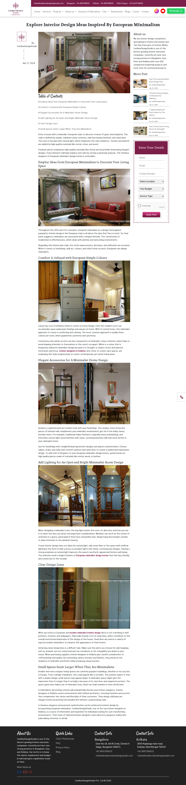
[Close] (123, 358)
